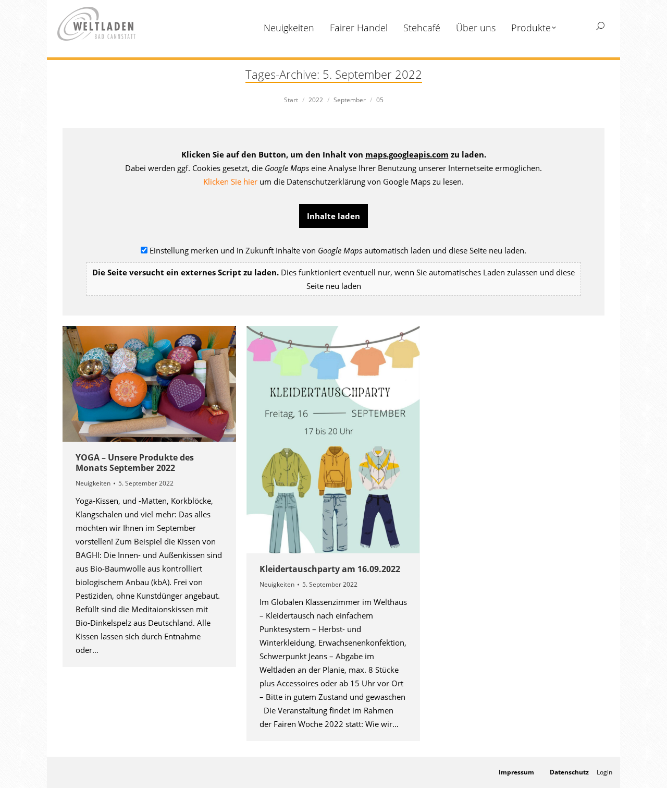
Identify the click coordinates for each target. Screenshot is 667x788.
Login (604, 772)
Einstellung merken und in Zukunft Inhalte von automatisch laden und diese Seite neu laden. (333, 268)
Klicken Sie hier (230, 181)
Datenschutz (569, 772)
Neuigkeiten (93, 483)
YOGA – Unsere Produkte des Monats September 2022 (135, 463)
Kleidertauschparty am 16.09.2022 (330, 569)
